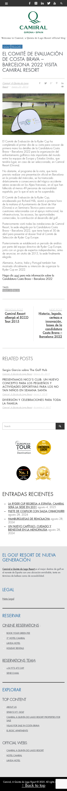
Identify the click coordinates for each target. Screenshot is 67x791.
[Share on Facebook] (40, 83)
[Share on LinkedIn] (62, 83)
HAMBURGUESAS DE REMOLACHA (29, 519)
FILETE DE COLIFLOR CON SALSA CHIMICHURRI (36, 511)
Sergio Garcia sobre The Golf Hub (24, 370)
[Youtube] (55, 3)
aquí (16, 275)
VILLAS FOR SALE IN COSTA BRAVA (23, 726)
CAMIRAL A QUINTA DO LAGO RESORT (25, 750)
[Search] (6, 3)
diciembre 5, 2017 (42, 407)
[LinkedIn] (42, 3)
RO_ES (16, 290)
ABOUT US (12, 707)
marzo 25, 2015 (20, 87)
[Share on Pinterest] (56, 83)
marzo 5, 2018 (40, 394)
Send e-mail (13, 673)
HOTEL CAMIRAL (14, 755)
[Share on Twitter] (45, 83)
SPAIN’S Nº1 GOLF (15, 712)
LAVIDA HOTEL (13, 643)
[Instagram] (36, 3)
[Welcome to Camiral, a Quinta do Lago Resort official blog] (33, 22)
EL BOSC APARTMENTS (17, 731)
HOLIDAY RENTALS (15, 648)
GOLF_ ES (7, 290)
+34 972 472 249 (15, 668)
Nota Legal (8, 599)
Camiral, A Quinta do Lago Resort (17, 374)
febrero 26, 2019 (42, 374)
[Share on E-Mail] (62, 86)
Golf (6, 46)
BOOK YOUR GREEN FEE (18, 633)
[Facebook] (30, 3)
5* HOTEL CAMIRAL (16, 638)
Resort (17, 46)
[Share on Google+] (51, 83)
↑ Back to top (33, 785)
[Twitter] (48, 3)
